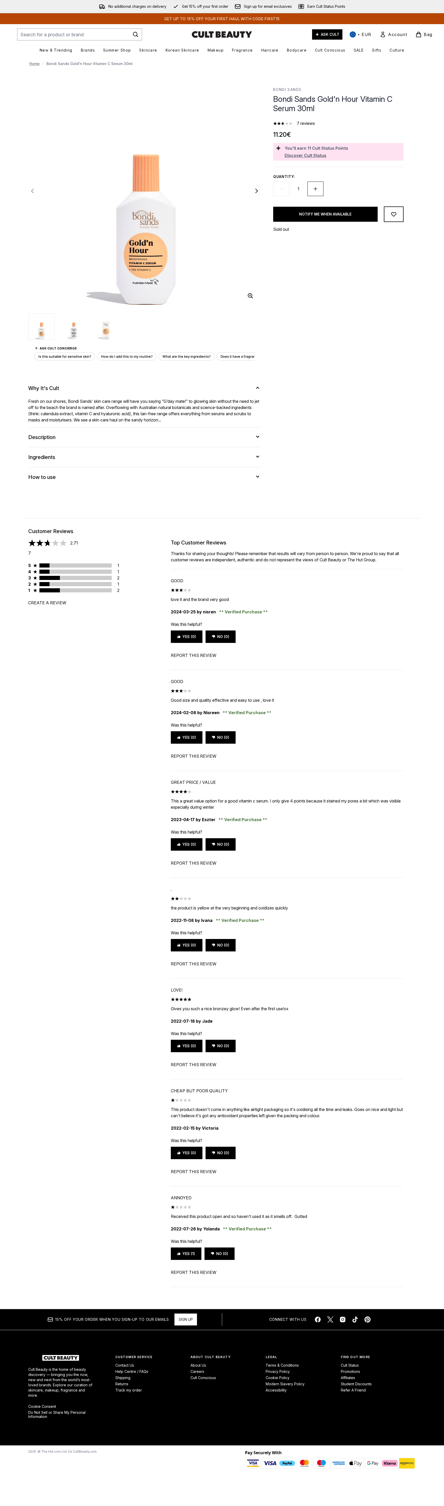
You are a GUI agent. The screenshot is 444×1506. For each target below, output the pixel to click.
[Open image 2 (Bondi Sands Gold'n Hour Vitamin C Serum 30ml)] (74, 326)
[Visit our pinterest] (367, 1319)
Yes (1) (188, 1253)
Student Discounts (356, 1384)
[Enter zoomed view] (250, 296)
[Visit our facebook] (318, 1319)
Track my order (128, 1390)
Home (34, 63)
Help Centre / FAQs (131, 1371)
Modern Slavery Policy (285, 1384)
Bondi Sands (287, 89)
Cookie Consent (42, 1406)
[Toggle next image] (256, 191)
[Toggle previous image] (32, 191)
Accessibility (276, 1390)
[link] (393, 34)
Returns (121, 1384)
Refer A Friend (353, 1390)
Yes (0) (189, 636)
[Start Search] (135, 34)
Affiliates (348, 1377)
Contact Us (124, 1365)
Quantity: (284, 176)
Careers (197, 1371)
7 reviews (306, 123)
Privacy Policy (278, 1371)
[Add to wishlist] (394, 214)
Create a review (47, 602)
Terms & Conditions (282, 1365)
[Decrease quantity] (281, 189)
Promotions (350, 1371)
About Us (198, 1365)
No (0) (223, 636)
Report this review (193, 655)
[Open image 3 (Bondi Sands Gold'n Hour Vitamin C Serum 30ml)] (106, 326)
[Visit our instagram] (342, 1319)
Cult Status (350, 1365)
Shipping (122, 1377)
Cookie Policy (278, 1377)
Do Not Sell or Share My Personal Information (57, 1414)
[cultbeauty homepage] (221, 34)
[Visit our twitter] (330, 1319)
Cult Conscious (203, 1377)
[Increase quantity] (315, 189)
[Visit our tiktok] (355, 1319)
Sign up (186, 1319)
